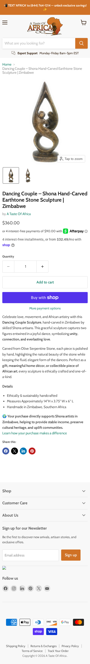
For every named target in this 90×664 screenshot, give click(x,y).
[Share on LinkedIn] (23, 451)
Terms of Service (32, 651)
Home (7, 65)
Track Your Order (58, 651)
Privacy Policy (70, 646)
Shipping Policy (15, 646)
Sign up (71, 555)
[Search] (81, 43)
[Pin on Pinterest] (32, 451)
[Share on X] (14, 451)
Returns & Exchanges (43, 646)
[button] (11, 175)
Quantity (8, 256)
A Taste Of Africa (19, 214)
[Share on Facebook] (5, 451)
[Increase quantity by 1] (42, 267)
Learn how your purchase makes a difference (34, 433)
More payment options (45, 308)
